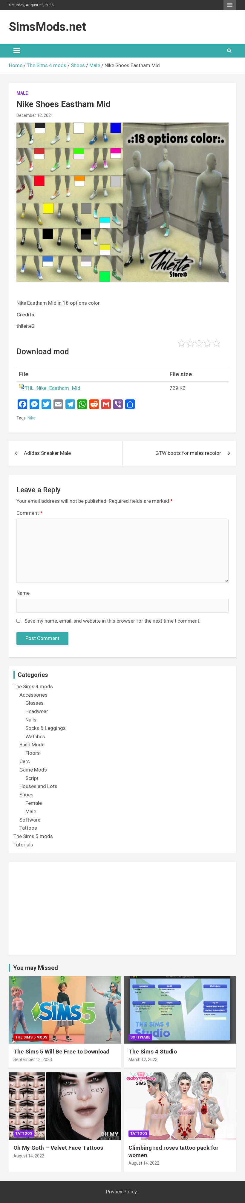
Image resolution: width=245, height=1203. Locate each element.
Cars (24, 761)
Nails (30, 720)
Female (33, 803)
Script (32, 778)
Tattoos (28, 828)
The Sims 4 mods (33, 686)
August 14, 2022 (28, 1156)
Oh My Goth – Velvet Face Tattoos (58, 1147)
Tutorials (23, 845)
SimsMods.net (47, 27)
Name (23, 593)
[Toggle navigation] (16, 51)
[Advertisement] (122, 908)
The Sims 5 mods (33, 836)
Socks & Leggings (45, 728)
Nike (31, 418)
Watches (35, 736)
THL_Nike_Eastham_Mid (52, 388)
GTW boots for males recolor (188, 453)
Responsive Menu (229, 5)
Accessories (33, 695)
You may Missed (35, 967)
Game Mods (33, 770)
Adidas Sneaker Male (47, 453)
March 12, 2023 (142, 1059)
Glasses (34, 703)
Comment (29, 513)
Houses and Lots (38, 786)
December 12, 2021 (34, 115)
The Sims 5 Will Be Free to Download (61, 1051)
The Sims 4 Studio (152, 1051)
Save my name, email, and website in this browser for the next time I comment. (112, 621)
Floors (32, 753)
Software (29, 820)
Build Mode (32, 745)
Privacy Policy (121, 1192)
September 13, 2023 (32, 1059)
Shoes (26, 795)
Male (22, 93)
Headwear (36, 711)
